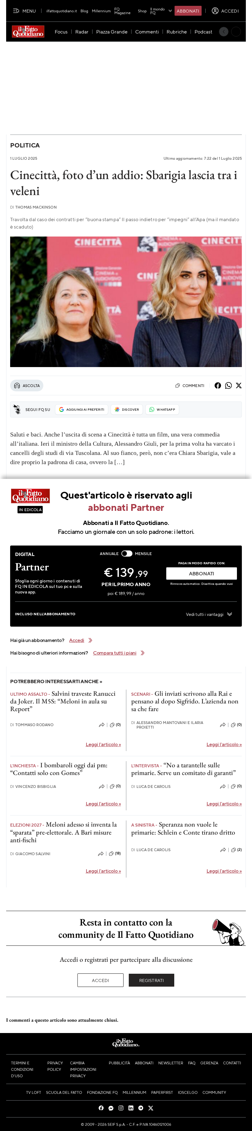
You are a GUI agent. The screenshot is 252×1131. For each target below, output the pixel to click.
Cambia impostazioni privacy (83, 1069)
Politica (25, 145)
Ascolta (31, 385)
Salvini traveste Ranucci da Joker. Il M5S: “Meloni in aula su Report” (63, 701)
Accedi (100, 980)
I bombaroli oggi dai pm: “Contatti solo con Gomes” (59, 769)
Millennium (101, 11)
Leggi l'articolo (103, 744)
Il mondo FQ (157, 10)
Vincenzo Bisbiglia (33, 786)
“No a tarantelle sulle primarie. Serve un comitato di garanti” (183, 769)
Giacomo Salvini (30, 853)
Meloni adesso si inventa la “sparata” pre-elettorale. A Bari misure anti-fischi (63, 832)
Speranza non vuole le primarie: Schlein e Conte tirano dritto (183, 828)
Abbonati (188, 11)
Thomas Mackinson (33, 207)
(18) (118, 853)
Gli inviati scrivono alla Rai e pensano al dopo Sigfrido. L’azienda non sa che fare (184, 701)
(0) (118, 724)
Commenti (193, 385)
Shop (142, 11)
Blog (84, 11)
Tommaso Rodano (31, 724)
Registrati (151, 980)
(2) (239, 849)
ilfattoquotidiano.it (61, 11)
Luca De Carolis (151, 786)
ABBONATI (201, 573)
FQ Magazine (122, 10)
